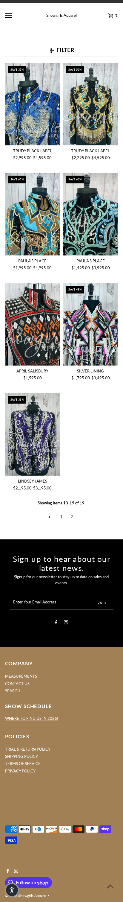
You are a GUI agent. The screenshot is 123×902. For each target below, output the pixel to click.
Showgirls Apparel (61, 15)
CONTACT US (17, 683)
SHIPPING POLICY (21, 756)
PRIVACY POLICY (20, 771)
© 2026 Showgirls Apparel (26, 895)
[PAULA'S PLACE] (32, 214)
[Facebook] (56, 623)
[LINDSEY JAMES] (32, 434)
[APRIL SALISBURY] (32, 324)
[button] (12, 890)
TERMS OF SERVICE (23, 763)
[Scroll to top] (110, 886)
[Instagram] (66, 623)
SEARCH (12, 690)
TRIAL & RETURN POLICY (27, 749)
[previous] (49, 516)
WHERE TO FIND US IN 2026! (31, 718)
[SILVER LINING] (90, 324)
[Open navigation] (16, 15)
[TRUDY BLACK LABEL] (32, 104)
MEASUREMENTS (21, 676)
